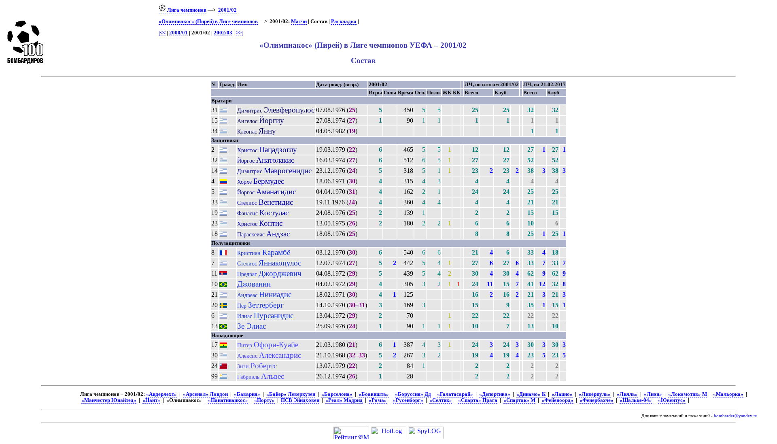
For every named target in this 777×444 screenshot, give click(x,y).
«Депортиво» (494, 394)
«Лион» (653, 394)
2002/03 (223, 33)
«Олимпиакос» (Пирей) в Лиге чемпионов (208, 21)
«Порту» (264, 400)
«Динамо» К (531, 394)
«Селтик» (440, 400)
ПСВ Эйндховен (300, 400)
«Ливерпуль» (595, 394)
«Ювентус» (672, 400)
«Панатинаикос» (228, 400)
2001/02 (227, 10)
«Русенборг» (408, 400)
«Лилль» (627, 394)
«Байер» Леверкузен (290, 394)
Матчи (299, 21)
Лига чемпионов (186, 10)
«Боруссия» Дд (413, 394)
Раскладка (344, 21)
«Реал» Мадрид (344, 400)
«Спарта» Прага (477, 400)
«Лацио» (562, 394)
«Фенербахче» (597, 400)
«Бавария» (247, 394)
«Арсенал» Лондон (205, 394)
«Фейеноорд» (557, 400)
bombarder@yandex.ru (736, 416)
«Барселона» (336, 394)
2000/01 (178, 33)
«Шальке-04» (636, 400)
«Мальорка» (728, 394)
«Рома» (378, 400)
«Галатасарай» (455, 394)
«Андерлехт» (161, 394)
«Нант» (151, 400)
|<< (162, 33)
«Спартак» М (519, 400)
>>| (239, 33)
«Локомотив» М (687, 394)
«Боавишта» (374, 394)
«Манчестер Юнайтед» (108, 400)
